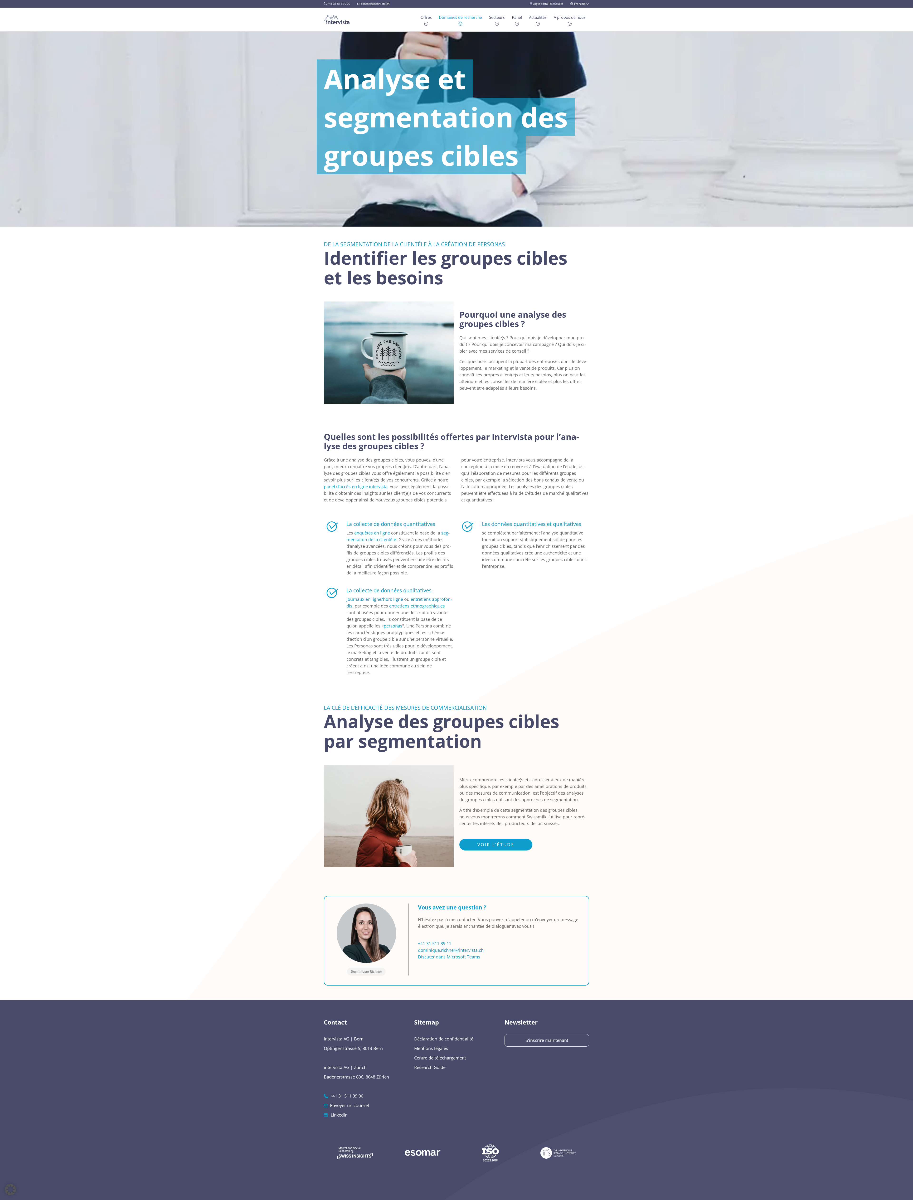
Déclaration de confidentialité (443, 1039)
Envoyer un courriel (349, 1105)
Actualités (538, 17)
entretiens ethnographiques (417, 606)
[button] (10, 1189)
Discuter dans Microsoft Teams (449, 957)
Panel (517, 17)
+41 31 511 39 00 (338, 4)
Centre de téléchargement (440, 1058)
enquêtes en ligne (372, 533)
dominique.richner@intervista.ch (451, 950)
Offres (426, 17)
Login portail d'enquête (547, 4)
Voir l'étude (495, 844)
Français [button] (579, 4)
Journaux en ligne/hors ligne (374, 599)
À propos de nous (570, 17)
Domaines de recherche (460, 17)
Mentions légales (431, 1048)
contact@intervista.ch (374, 4)
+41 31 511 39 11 (434, 943)
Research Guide (430, 1067)
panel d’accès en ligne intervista (356, 486)
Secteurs (497, 17)
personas (393, 626)
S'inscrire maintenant (547, 1040)
